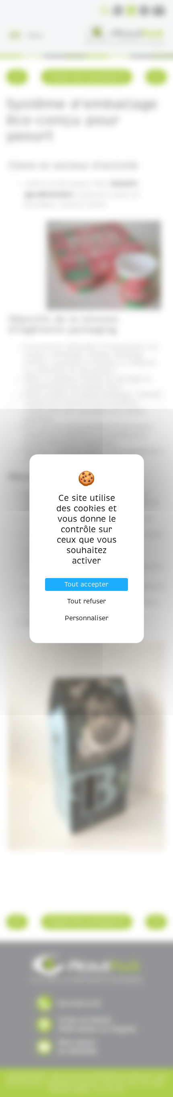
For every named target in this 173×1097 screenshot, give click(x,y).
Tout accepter (86, 584)
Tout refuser (86, 601)
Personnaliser (86, 618)
